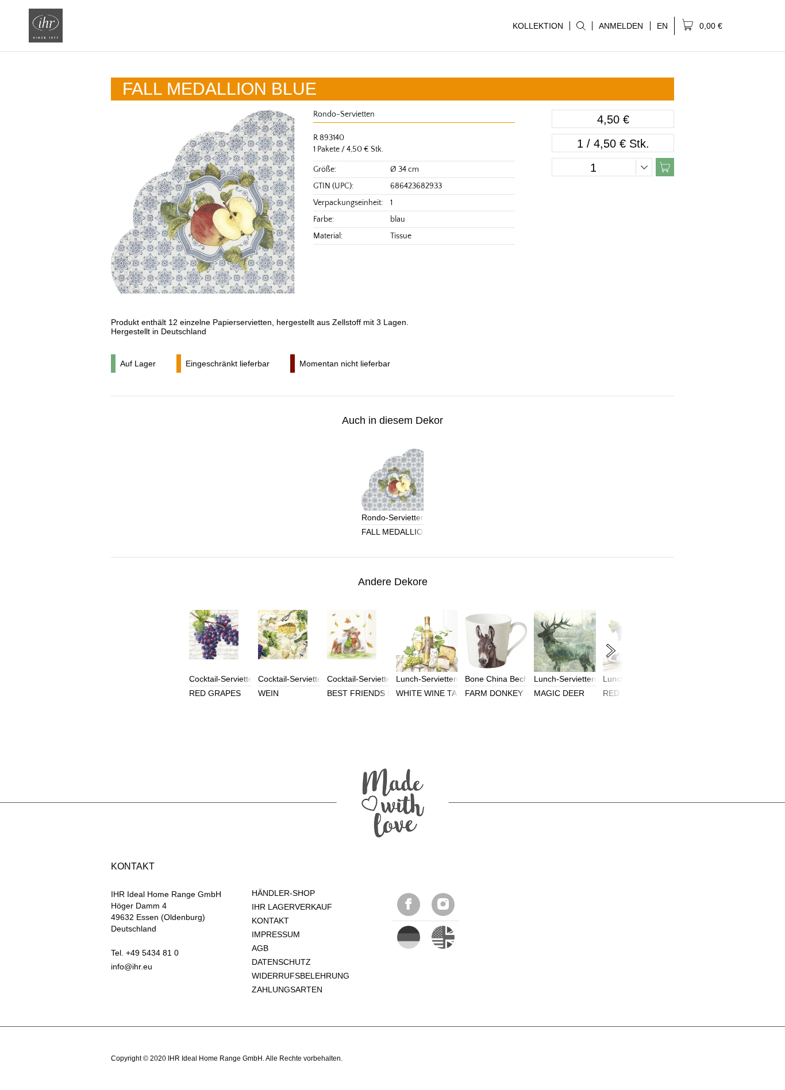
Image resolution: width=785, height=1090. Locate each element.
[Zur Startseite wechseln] (46, 25)
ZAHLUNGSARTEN (287, 989)
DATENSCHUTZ (281, 962)
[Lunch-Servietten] (427, 641)
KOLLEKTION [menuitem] (534, 25)
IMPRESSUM (276, 934)
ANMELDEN (621, 25)
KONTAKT (270, 920)
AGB (260, 948)
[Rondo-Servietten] (392, 480)
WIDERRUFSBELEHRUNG (300, 975)
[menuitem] (580, 25)
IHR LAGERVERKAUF (292, 906)
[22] (408, 937)
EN (662, 25)
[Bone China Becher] (496, 641)
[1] (443, 937)
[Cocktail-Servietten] (220, 641)
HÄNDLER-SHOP (283, 893)
